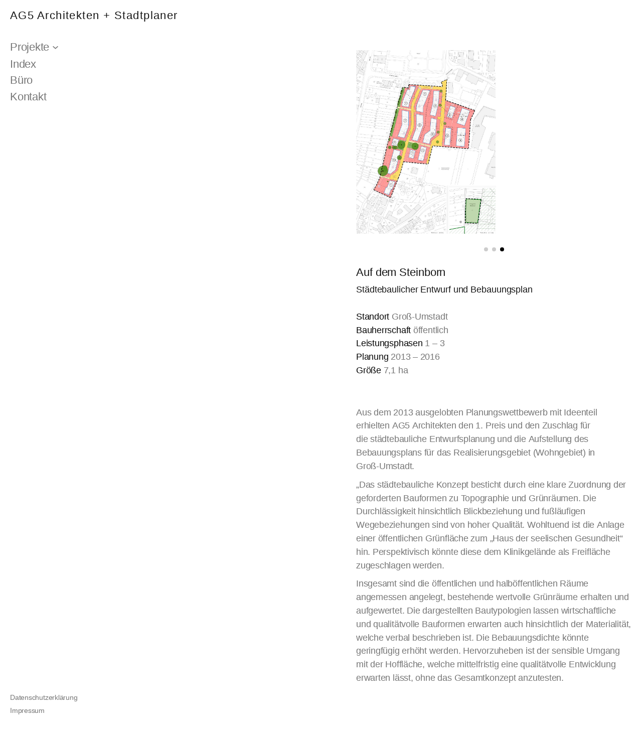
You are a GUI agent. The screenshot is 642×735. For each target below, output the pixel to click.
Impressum (27, 710)
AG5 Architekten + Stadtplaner (94, 15)
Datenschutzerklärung (44, 697)
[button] (486, 249)
